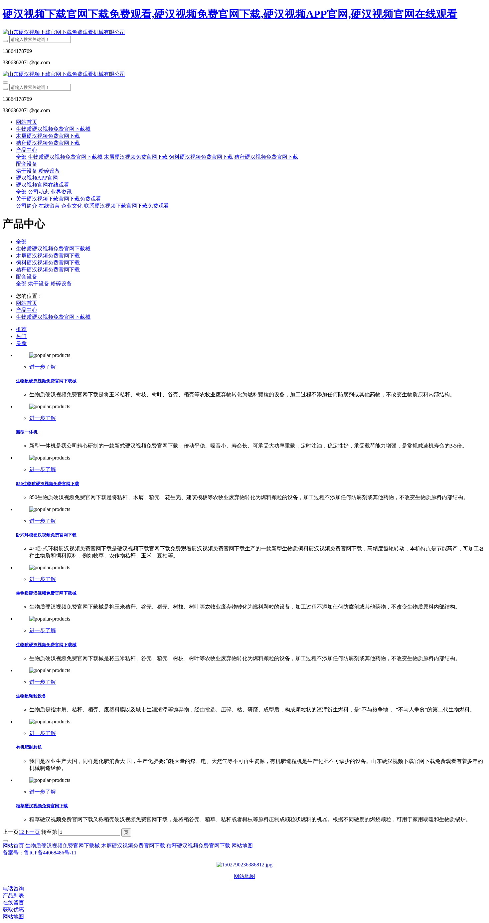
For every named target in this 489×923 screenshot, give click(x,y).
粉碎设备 (61, 283)
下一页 (32, 832)
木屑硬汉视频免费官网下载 (48, 256)
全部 (21, 157)
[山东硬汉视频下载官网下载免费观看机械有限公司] (244, 32)
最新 (21, 343)
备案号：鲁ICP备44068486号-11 (40, 852)
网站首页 (26, 122)
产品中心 (26, 310)
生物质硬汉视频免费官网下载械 (53, 249)
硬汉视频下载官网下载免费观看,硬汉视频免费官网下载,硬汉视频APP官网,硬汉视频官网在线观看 (230, 14)
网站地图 (244, 876)
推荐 (21, 329)
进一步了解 (42, 367)
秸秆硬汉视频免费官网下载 (48, 270)
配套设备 (26, 276)
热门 (21, 336)
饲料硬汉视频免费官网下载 (48, 263)
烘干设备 (38, 283)
